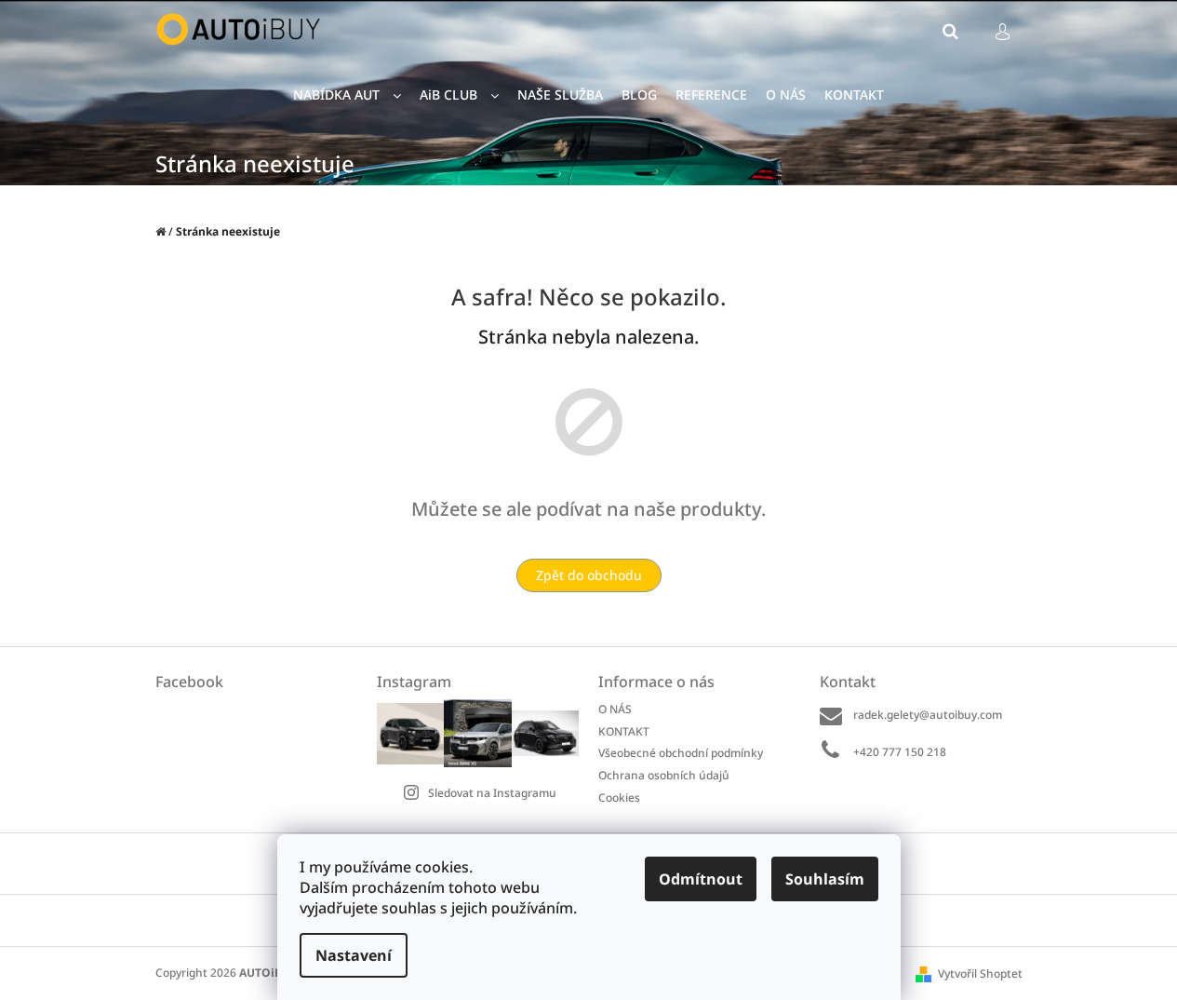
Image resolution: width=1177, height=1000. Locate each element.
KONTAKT (623, 731)
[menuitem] (347, 95)
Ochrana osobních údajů (663, 775)
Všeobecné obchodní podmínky (680, 753)
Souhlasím (824, 879)
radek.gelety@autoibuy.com (927, 715)
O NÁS (615, 709)
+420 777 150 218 (899, 752)
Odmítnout (700, 879)
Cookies (619, 797)
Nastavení (353, 955)
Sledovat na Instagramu (492, 793)
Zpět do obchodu (589, 575)
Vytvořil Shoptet (980, 973)
